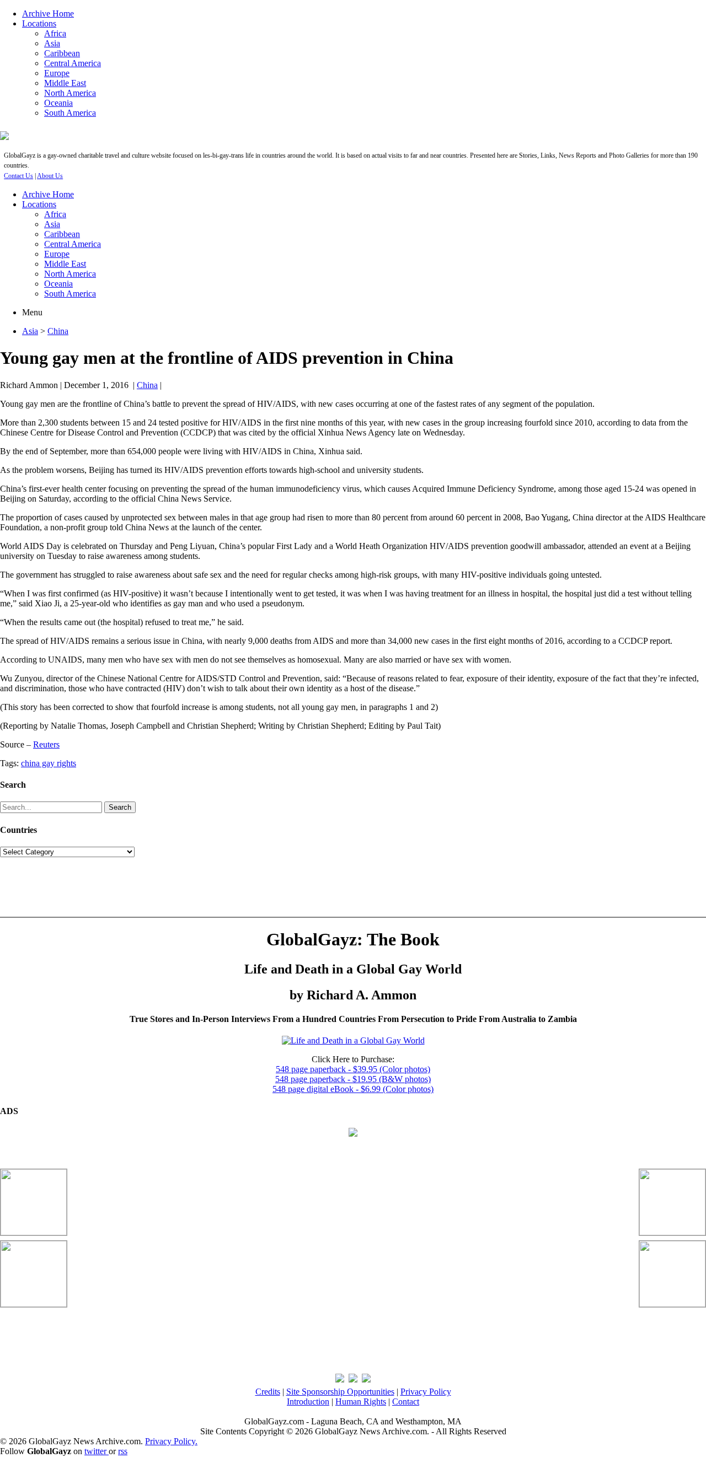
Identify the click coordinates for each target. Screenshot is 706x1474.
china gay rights (48, 763)
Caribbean (62, 53)
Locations (39, 23)
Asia (52, 43)
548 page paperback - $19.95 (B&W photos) (353, 1079)
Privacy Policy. (171, 1441)
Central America (72, 63)
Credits (267, 1391)
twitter (96, 1451)
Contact (405, 1401)
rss (122, 1451)
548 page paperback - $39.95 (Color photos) (353, 1069)
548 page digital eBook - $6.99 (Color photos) (353, 1089)
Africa (55, 33)
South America (70, 112)
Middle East (65, 83)
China (57, 331)
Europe (56, 73)
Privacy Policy (425, 1391)
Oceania (58, 102)
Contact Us (18, 176)
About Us (50, 176)
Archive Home (48, 13)
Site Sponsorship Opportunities (340, 1391)
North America (70, 93)
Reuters (46, 744)
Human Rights (360, 1401)
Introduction (308, 1401)
